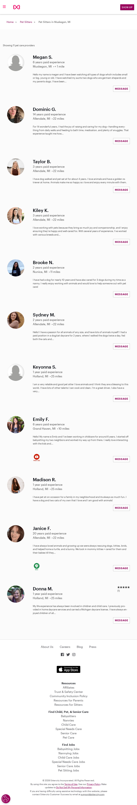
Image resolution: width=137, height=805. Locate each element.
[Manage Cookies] (5, 798)
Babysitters (68, 716)
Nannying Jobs (68, 753)
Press (92, 646)
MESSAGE (121, 88)
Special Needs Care (68, 729)
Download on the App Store (68, 669)
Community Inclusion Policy (68, 696)
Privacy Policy (93, 784)
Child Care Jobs (68, 757)
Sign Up (127, 7)
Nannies (68, 720)
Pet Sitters (26, 21)
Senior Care (69, 733)
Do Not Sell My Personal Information (74, 787)
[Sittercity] (16, 7)
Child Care (68, 724)
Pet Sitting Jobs (68, 770)
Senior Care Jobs (68, 766)
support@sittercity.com (92, 794)
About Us (47, 646)
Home (10, 21)
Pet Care (68, 737)
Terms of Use (70, 784)
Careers (65, 646)
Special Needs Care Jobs (68, 761)
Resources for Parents (68, 700)
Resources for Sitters (68, 704)
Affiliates (68, 687)
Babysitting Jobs (68, 749)
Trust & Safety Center (68, 691)
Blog (80, 646)
